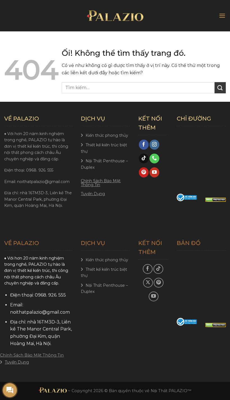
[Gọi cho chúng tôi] (154, 159)
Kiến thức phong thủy (107, 135)
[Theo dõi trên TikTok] (144, 159)
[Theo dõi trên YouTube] (154, 172)
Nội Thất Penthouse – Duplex (104, 164)
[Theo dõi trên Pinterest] (144, 172)
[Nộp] (220, 87)
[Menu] (222, 15)
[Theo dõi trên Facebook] (144, 145)
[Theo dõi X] (148, 283)
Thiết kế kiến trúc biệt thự (104, 148)
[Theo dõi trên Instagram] (154, 145)
